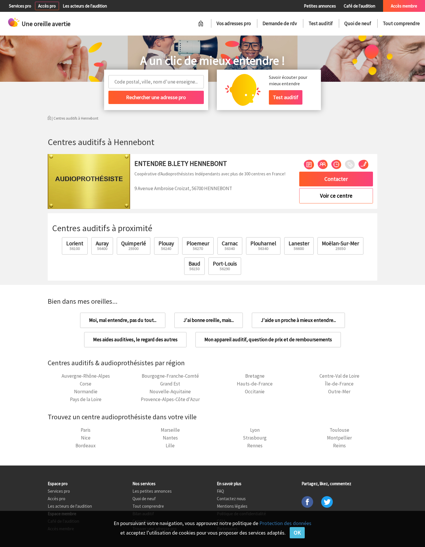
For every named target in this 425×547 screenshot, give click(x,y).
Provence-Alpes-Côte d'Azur (170, 399)
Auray (102, 245)
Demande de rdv (280, 23)
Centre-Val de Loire (339, 376)
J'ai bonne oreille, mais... (208, 320)
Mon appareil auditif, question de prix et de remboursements (268, 339)
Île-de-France (339, 384)
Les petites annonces (152, 491)
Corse (85, 384)
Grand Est (170, 384)
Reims (339, 445)
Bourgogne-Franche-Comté (170, 376)
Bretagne (255, 376)
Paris (85, 430)
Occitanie (255, 391)
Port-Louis (225, 265)
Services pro (20, 6)
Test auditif (320, 23)
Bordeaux (85, 445)
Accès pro (47, 6)
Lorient (74, 245)
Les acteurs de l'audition (85, 6)
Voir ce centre (336, 195)
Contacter (336, 178)
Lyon (255, 430)
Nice (85, 438)
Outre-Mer (339, 391)
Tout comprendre (401, 23)
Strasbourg (255, 438)
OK (297, 532)
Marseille (170, 430)
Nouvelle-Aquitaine (170, 391)
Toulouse (339, 430)
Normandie (85, 391)
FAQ (220, 491)
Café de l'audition (359, 6)
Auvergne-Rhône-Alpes (86, 376)
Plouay (166, 245)
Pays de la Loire (85, 399)
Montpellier (339, 438)
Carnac (230, 245)
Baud (194, 265)
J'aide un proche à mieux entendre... (298, 320)
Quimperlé (133, 245)
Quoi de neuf (357, 23)
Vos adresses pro (234, 23)
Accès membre (404, 6)
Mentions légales (232, 506)
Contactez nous (231, 498)
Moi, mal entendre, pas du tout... (122, 320)
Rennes (255, 445)
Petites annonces (320, 6)
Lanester (299, 245)
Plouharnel (263, 245)
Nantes (170, 438)
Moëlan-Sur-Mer (340, 245)
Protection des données (285, 523)
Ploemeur (197, 245)
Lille (170, 445)
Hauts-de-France (255, 384)
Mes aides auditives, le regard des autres (135, 339)
